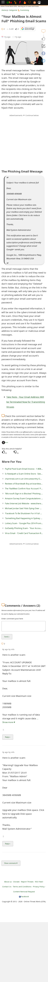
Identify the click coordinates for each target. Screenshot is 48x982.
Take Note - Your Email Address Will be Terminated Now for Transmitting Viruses (25, 401)
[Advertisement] (24, 141)
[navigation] (43, 39)
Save (6, 442)
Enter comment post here (12, 618)
